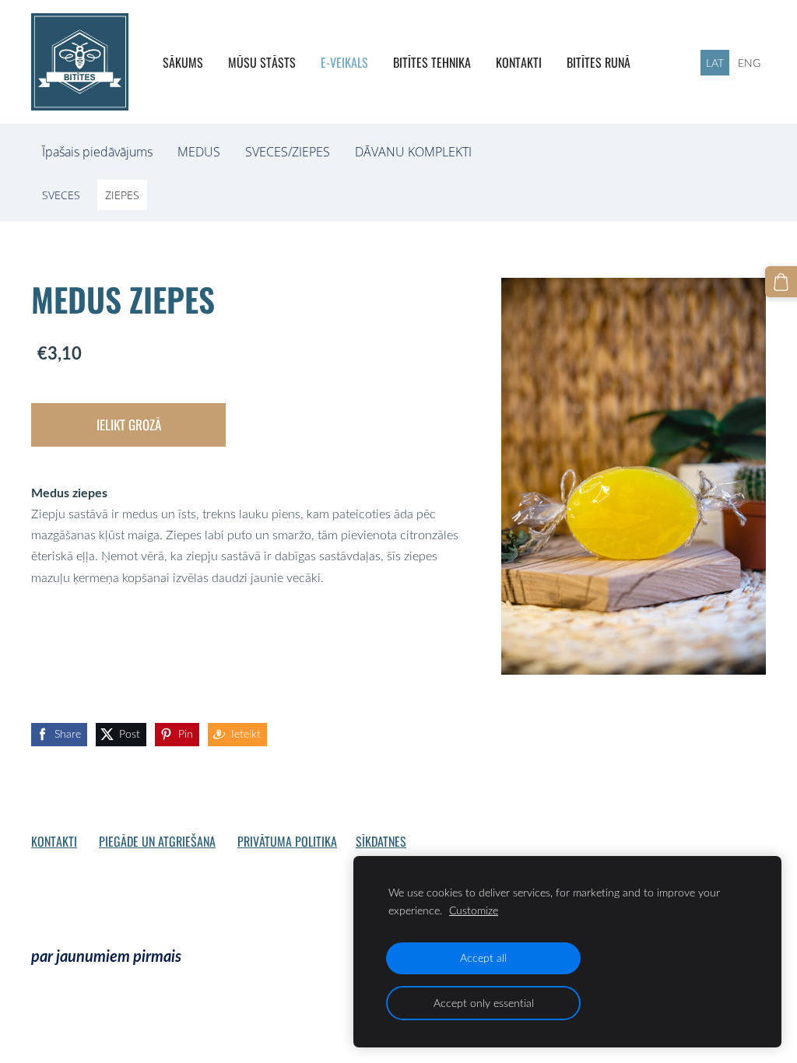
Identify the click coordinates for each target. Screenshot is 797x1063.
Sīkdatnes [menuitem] (381, 841)
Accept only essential (484, 1002)
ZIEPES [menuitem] (122, 195)
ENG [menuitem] (749, 62)
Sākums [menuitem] (183, 62)
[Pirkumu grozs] (781, 282)
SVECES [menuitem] (61, 195)
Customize (473, 910)
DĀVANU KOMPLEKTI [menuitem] (413, 151)
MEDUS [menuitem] (198, 151)
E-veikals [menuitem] (344, 62)
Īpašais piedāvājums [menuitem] (97, 151)
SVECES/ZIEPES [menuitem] (287, 151)
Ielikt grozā (129, 424)
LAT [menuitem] (715, 62)
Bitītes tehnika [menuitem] (432, 62)
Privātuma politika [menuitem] (287, 841)
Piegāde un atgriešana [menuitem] (157, 841)
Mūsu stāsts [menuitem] (262, 62)
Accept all (483, 957)
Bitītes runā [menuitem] (598, 62)
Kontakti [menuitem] (519, 62)
